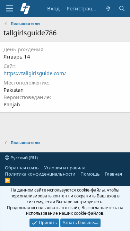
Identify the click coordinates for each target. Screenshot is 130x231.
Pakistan (13, 89)
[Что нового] (108, 8)
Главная (113, 174)
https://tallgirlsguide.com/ (34, 73)
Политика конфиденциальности (40, 174)
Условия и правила (64, 168)
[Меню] (9, 8)
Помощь (90, 174)
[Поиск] (122, 8)
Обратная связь (22, 168)
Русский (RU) (23, 157)
